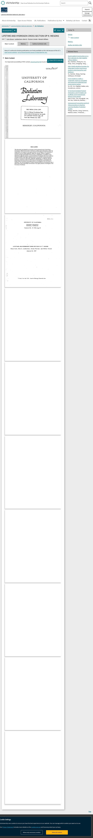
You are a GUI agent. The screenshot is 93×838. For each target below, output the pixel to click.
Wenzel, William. (43, 39)
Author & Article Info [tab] (39, 44)
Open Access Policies (25, 21)
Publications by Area (55, 21)
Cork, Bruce (10, 39)
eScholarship (5, 26)
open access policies (11, 52)
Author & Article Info (75, 45)
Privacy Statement (7, 827)
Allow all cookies (57, 832)
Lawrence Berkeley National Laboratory (13, 14)
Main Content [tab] (9, 44)
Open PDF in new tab (56, 60)
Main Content (10, 58)
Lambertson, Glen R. (21, 39)
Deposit (87, 9)
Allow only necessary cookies (32, 832)
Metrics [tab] (23, 44)
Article (70, 35)
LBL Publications (40, 21)
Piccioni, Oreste (32, 39)
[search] (90, 3)
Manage (87, 14)
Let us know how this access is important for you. (32, 52)
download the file (36, 62)
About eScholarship (9, 21)
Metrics (70, 42)
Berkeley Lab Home (73, 21)
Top (89, 811)
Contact (84, 21)
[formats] (15, 30)
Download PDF (7, 30)
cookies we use (35, 827)
